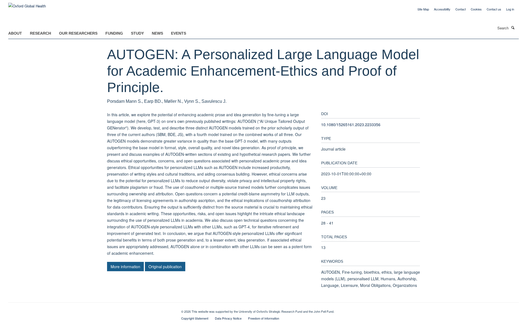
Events (178, 33)
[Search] (513, 27)
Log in (510, 9)
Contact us (494, 9)
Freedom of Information (263, 318)
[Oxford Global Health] (27, 4)
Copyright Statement (194, 318)
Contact (460, 9)
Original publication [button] (165, 266)
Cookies (476, 9)
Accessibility (442, 9)
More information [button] (125, 266)
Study (137, 33)
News (157, 33)
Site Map (423, 9)
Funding (114, 33)
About (15, 33)
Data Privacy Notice (228, 318)
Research (40, 33)
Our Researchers (78, 33)
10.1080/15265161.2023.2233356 (350, 124)
